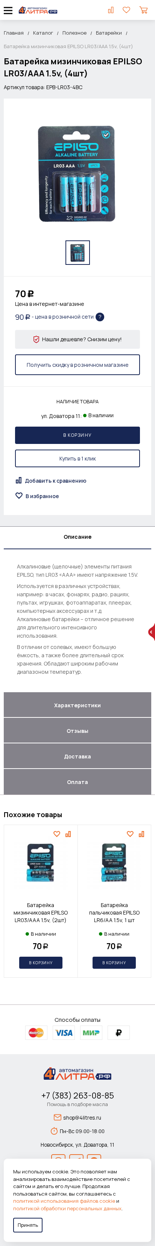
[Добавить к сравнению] (69, 834)
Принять (28, 1225)
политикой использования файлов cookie (64, 1200)
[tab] (77, 538)
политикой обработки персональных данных (67, 1208)
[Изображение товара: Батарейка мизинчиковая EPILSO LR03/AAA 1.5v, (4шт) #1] (77, 252)
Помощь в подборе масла (77, 1104)
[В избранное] (57, 834)
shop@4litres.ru (82, 1117)
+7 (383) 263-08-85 (77, 1095)
